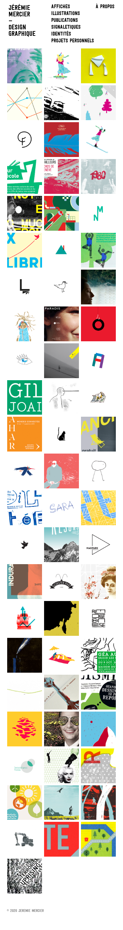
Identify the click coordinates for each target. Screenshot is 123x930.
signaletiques (66, 27)
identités (61, 34)
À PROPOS (105, 6)
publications (64, 20)
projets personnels (72, 41)
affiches (60, 6)
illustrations (65, 13)
